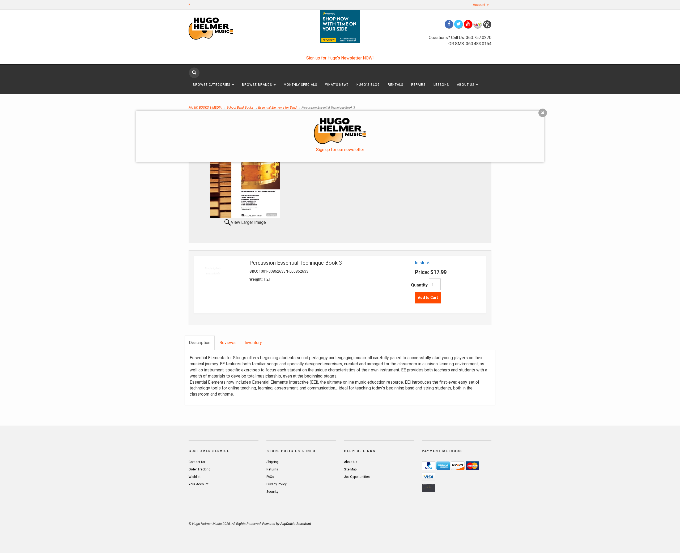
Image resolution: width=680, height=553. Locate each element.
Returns (272, 469)
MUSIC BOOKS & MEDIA (205, 107)
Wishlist (195, 477)
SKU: (254, 271)
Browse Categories (212, 85)
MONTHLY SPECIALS (300, 85)
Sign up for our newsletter (340, 149)
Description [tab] (199, 342)
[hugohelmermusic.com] (223, 28)
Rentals (395, 85)
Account (479, 5)
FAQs (270, 477)
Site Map (350, 469)
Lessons (441, 85)
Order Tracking (199, 469)
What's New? (336, 85)
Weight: (256, 279)
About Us (466, 85)
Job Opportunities (357, 477)
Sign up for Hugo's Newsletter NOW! (340, 58)
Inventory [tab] (253, 342)
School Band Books (240, 107)
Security (272, 492)
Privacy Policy (276, 484)
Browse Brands (257, 85)
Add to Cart (428, 297)
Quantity (419, 285)
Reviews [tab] (227, 342)
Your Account (199, 484)
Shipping (272, 462)
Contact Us (197, 462)
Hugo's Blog (368, 85)
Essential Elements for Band (277, 107)
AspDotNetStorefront (295, 524)
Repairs (418, 85)
